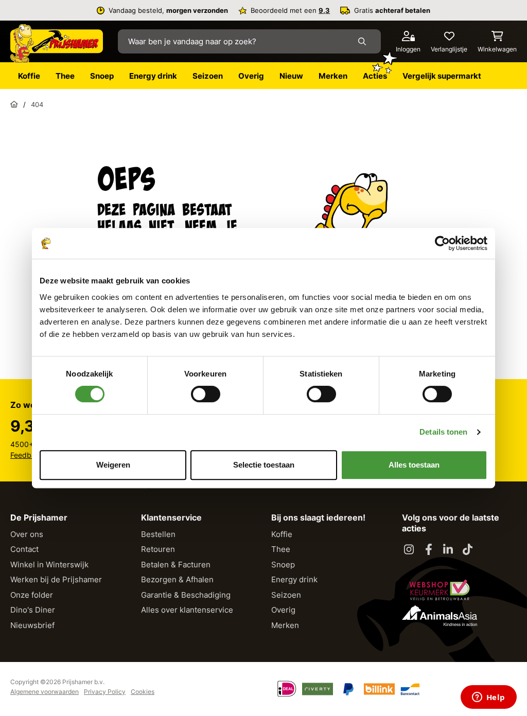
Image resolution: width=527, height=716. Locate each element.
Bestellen (158, 534)
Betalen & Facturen (175, 564)
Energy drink (294, 579)
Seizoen (286, 595)
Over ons (26, 534)
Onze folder (31, 595)
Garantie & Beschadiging (186, 595)
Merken (285, 625)
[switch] (205, 394)
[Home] (14, 104)
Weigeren (113, 464)
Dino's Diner (32, 610)
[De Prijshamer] (56, 43)
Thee (280, 549)
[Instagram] (409, 550)
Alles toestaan (414, 464)
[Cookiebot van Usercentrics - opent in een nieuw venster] (442, 243)
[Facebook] (428, 550)
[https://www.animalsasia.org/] (439, 615)
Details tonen (443, 431)
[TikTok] (468, 550)
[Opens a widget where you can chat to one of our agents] (488, 698)
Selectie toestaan (263, 464)
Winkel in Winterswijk (49, 564)
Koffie (281, 534)
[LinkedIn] (448, 550)
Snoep (283, 564)
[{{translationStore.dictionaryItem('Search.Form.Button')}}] (364, 41)
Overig (283, 610)
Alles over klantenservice (187, 610)
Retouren (158, 549)
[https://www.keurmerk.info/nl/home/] (439, 590)
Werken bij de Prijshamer (56, 579)
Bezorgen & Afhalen (177, 579)
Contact (24, 549)
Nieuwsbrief (32, 625)
